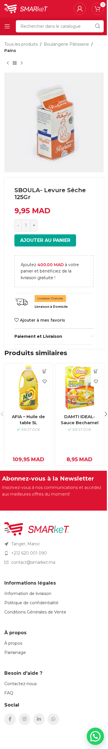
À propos (13, 643)
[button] (45, 371)
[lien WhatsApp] (53, 719)
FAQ (8, 693)
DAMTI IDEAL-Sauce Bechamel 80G (79, 422)
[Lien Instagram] (24, 719)
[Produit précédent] (7, 63)
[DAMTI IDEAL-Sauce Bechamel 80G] (80, 388)
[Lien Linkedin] (39, 719)
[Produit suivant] (21, 63)
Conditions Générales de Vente (35, 612)
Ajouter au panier (45, 240)
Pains (10, 50)
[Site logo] (26, 8)
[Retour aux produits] (14, 63)
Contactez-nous (20, 683)
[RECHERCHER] (98, 26)
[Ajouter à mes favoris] (45, 382)
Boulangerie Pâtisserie (66, 44)
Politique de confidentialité (31, 602)
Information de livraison (27, 593)
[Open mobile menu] (7, 26)
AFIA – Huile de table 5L (28, 419)
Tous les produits (21, 44)
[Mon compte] (80, 8)
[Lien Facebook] (10, 719)
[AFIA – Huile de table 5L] (28, 388)
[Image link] (36, 528)
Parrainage (15, 652)
